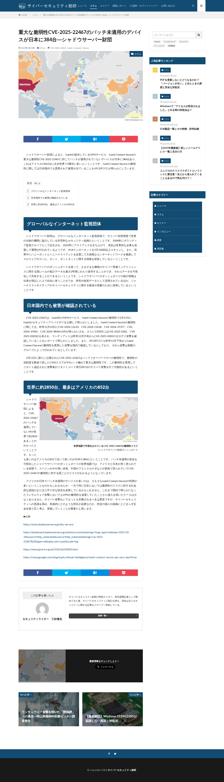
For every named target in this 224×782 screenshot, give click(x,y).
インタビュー (164, 231)
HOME (24, 15)
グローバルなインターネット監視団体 (48, 191)
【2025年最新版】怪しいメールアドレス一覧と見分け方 (180, 149)
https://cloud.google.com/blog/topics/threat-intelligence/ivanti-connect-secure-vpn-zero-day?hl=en (80, 557)
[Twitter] (66, 139)
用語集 (160, 248)
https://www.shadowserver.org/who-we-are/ (48, 524)
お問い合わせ (168, 5)
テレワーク (184, 42)
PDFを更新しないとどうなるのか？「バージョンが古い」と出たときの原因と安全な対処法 (181, 83)
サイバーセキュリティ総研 (122, 770)
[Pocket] (123, 139)
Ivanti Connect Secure (78, 48)
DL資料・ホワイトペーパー (144, 5)
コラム (93, 5)
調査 (159, 240)
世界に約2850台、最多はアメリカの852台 (51, 204)
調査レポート (119, 5)
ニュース (82, 5)
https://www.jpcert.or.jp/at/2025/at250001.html (50, 549)
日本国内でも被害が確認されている (47, 197)
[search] (199, 35)
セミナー (104, 5)
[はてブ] (95, 139)
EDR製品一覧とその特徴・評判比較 (179, 128)
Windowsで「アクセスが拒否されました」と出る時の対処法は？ (180, 108)
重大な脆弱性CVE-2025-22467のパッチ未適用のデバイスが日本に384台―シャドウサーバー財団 (86, 15)
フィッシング (159, 46)
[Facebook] (37, 139)
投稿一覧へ (103, 615)
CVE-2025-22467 (58, 48)
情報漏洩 (171, 46)
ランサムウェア (169, 42)
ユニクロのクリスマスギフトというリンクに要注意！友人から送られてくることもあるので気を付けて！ (181, 174)
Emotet (157, 42)
